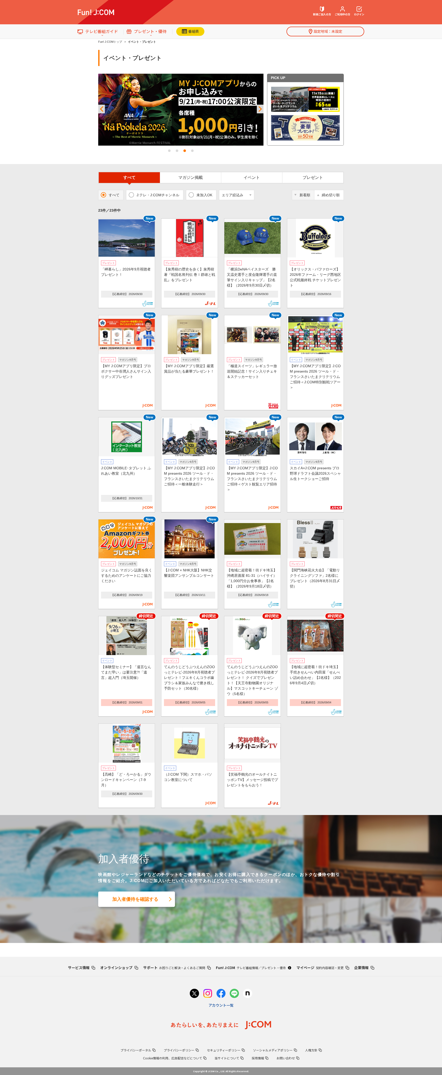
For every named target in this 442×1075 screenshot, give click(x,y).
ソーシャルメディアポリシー (273, 1050)
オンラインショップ (116, 967)
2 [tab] (177, 150)
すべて (129, 177)
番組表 (193, 31)
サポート (174, 967)
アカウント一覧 (221, 1005)
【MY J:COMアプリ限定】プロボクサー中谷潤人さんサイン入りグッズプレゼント (126, 371)
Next (260, 109)
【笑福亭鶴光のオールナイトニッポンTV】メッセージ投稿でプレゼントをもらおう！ (252, 779)
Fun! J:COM (251, 967)
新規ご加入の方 (322, 14)
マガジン (190, 177)
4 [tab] (192, 150)
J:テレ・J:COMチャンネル (158, 195)
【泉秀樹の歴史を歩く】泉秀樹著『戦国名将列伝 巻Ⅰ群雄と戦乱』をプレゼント (189, 274)
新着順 (305, 195)
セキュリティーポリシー (223, 1050)
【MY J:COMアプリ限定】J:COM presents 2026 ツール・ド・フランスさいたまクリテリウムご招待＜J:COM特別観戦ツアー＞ (315, 376)
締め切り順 (331, 195)
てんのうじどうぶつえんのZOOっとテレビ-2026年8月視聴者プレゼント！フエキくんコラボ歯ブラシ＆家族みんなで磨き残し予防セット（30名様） (189, 677)
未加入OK (204, 195)
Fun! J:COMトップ (110, 41)
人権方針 (311, 1050)
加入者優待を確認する (135, 899)
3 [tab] (184, 150)
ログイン (359, 14)
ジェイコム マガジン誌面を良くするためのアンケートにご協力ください (126, 575)
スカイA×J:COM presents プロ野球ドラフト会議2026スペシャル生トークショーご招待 (315, 473)
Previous (101, 109)
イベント (252, 177)
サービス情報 (79, 967)
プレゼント (313, 177)
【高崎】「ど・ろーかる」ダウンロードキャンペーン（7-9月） (126, 779)
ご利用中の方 (342, 14)
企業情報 (361, 967)
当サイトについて (227, 1058)
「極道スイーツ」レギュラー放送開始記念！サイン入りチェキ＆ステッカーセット (252, 371)
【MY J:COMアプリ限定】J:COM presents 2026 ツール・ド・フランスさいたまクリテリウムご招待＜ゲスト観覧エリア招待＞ (252, 479)
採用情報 (258, 1058)
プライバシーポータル (135, 1050)
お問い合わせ (286, 1058)
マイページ (320, 967)
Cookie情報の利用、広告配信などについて (172, 1058)
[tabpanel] (180, 110)
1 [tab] (169, 150)
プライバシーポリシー (179, 1050)
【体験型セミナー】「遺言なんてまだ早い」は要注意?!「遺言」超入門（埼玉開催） (126, 672)
